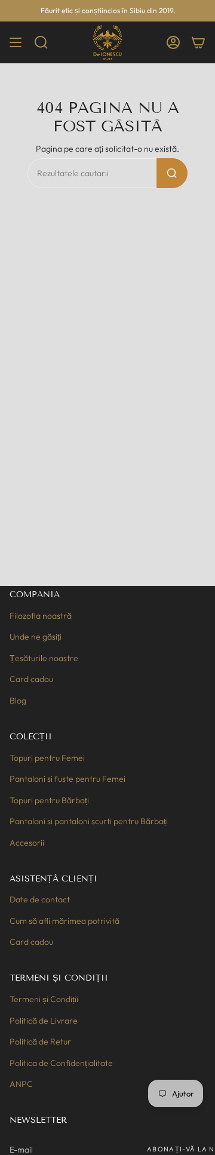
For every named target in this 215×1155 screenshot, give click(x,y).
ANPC (21, 1084)
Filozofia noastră (41, 615)
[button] (41, 42)
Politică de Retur (40, 1041)
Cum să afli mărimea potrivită (64, 921)
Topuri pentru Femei (47, 757)
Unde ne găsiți (36, 636)
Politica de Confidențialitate (61, 1063)
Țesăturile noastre (44, 658)
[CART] (198, 42)
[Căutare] (172, 173)
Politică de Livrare (44, 1020)
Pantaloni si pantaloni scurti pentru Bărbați (89, 821)
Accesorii (27, 842)
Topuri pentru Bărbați (49, 800)
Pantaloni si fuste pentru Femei (67, 778)
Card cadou (31, 679)
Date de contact (40, 899)
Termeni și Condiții (44, 999)
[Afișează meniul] (15, 42)
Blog (18, 700)
